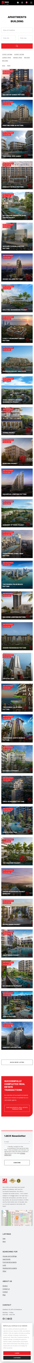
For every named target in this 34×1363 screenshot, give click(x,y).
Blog (4, 1295)
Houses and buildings (10, 1256)
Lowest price (6, 57)
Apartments (6, 1259)
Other (4, 1271)
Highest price (17, 57)
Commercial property (9, 1262)
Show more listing (17, 1062)
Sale (3, 65)
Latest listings (7, 54)
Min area (27, 57)
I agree (17, 1353)
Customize (17, 1358)
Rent (8, 65)
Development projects (10, 1268)
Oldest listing (19, 54)
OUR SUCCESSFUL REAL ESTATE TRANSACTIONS (17, 1108)
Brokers (5, 1286)
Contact (5, 1292)
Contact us (6, 1289)
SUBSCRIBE (17, 1162)
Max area (5, 60)
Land (4, 1265)
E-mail (6, 1142)
